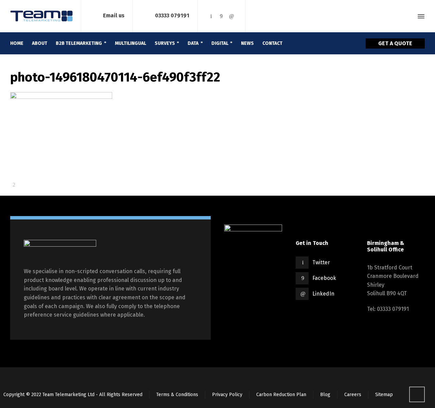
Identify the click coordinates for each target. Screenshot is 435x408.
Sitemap (384, 394)
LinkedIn (323, 293)
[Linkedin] (231, 16)
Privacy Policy (227, 394)
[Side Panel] (420, 16)
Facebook (324, 278)
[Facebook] (221, 16)
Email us (113, 16)
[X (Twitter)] (211, 16)
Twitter (321, 262)
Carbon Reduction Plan (281, 394)
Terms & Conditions (177, 394)
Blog (325, 394)
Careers (352, 394)
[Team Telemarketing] (41, 16)
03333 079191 (172, 16)
